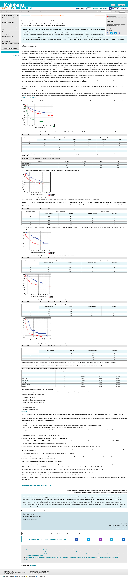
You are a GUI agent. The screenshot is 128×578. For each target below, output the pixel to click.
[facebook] (108, 33)
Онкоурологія (5, 38)
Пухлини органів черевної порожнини (8, 23)
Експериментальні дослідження (9, 48)
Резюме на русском (112, 16)
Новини (7, 11)
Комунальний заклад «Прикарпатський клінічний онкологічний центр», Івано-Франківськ (43, 25)
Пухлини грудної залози (7, 31)
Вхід (113, 5)
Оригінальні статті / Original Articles (39, 15)
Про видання (48, 11)
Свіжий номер (24, 11)
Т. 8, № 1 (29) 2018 (25, 15)
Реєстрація (121, 5)
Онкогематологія (6, 41)
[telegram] (115, 33)
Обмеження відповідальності (43, 573)
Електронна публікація (15, 11)
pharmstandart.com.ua (20, 576)
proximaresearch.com (41, 576)
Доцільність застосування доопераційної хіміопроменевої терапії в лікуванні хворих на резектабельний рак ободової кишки (58, 551)
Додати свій (33, 565)
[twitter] (111, 33)
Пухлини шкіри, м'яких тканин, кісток (9, 28)
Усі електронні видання (100, 15)
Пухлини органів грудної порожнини (8, 19)
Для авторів (55, 11)
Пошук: (98, 11)
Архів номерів (31, 11)
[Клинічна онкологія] (16, 9)
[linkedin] (123, 539)
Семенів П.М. (50, 20)
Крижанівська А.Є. (33, 20)
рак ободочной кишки (111, 22)
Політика (61, 11)
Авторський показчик (40, 11)
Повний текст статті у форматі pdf (114, 18)
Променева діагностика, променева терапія (10, 44)
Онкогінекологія (5, 34)
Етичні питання (67, 11)
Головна (3, 11)
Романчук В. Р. (42, 20)
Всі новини (15, 55)
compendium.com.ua (31, 576)
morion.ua (6, 576)
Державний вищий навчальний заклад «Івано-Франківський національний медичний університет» (45, 23)
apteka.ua (12, 576)
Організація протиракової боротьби (10, 15)
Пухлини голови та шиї (7, 36)
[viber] (119, 33)
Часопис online (5, 51)
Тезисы (27, 559)
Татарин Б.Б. (24, 20)
